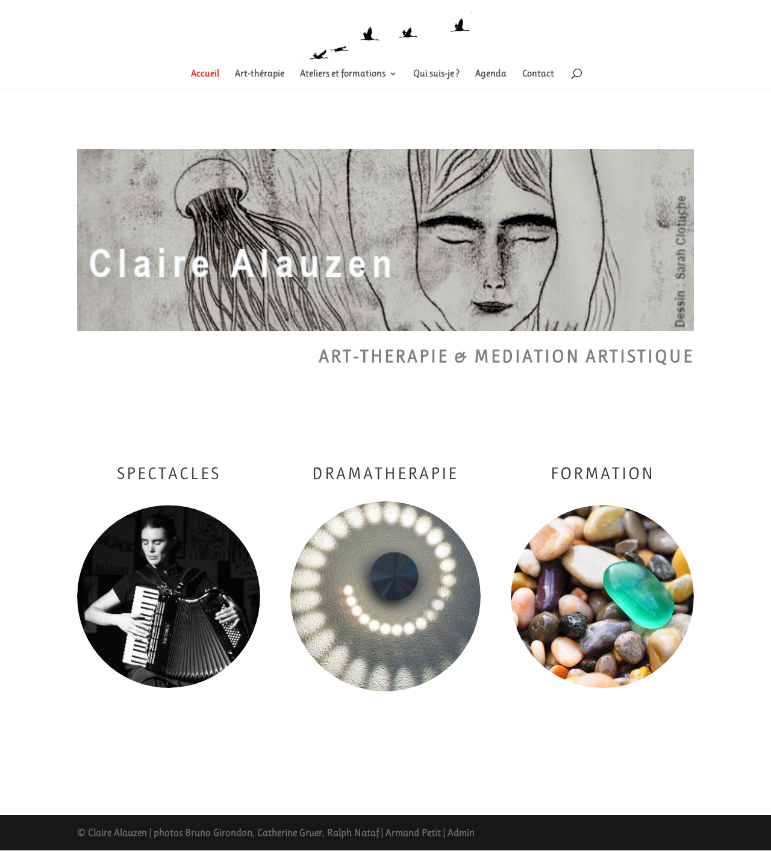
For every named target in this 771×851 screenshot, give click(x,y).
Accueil (205, 74)
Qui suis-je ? (436, 74)
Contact (538, 74)
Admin (461, 832)
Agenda (491, 74)
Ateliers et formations (343, 74)
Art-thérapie (259, 74)
